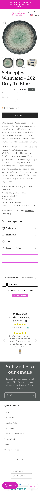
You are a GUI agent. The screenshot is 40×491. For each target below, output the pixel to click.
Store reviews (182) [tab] (29, 277)
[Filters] (4, 284)
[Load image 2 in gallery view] (20, 62)
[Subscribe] (32, 395)
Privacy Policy (10, 439)
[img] (20, 324)
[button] (5, 13)
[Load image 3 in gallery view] (32, 62)
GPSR (6, 444)
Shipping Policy (11, 423)
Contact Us (9, 417)
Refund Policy (10, 428)
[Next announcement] (35, 4)
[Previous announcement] (4, 4)
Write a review (20, 295)
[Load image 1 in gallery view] (7, 62)
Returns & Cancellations (14, 434)
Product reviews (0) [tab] (11, 277)
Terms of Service (11, 450)
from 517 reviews (19, 327)
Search (7, 412)
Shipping (5, 93)
